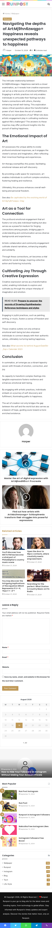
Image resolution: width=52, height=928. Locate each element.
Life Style (8, 884)
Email (5, 657)
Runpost (7, 867)
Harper (26, 441)
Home (7, 13)
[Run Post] (9, 807)
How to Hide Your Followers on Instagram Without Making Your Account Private (23, 773)
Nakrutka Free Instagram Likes (34, 826)
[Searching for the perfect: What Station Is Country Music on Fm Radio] (38, 575)
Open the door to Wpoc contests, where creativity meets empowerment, (38, 555)
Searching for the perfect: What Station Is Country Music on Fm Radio (38, 588)
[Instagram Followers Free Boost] (9, 842)
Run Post (23, 803)
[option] (26, 763)
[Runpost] (17, 4)
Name (5, 647)
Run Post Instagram (28, 791)
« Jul (25, 743)
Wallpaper (15, 13)
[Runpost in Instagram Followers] (9, 818)
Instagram (8, 871)
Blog (5, 876)
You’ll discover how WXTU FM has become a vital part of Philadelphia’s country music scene (13, 557)
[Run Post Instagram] (9, 795)
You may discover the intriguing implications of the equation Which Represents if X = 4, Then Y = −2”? (13, 586)
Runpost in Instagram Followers (34, 814)
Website (5, 667)
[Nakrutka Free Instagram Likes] (9, 830)
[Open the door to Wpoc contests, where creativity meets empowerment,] (38, 543)
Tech (6, 880)
